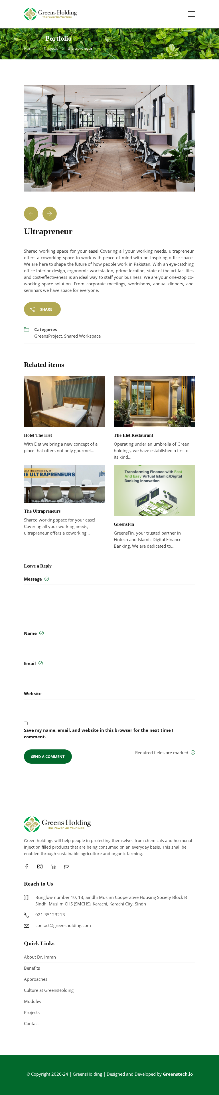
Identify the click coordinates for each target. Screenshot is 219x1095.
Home (29, 48)
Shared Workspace (82, 336)
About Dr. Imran (40, 957)
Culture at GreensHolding (49, 990)
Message (33, 579)
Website (33, 693)
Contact (31, 1023)
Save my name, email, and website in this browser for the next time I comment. (98, 733)
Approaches (35, 979)
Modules (32, 1001)
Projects (51, 48)
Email (30, 663)
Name (31, 633)
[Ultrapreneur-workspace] (109, 141)
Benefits (32, 968)
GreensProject (48, 336)
